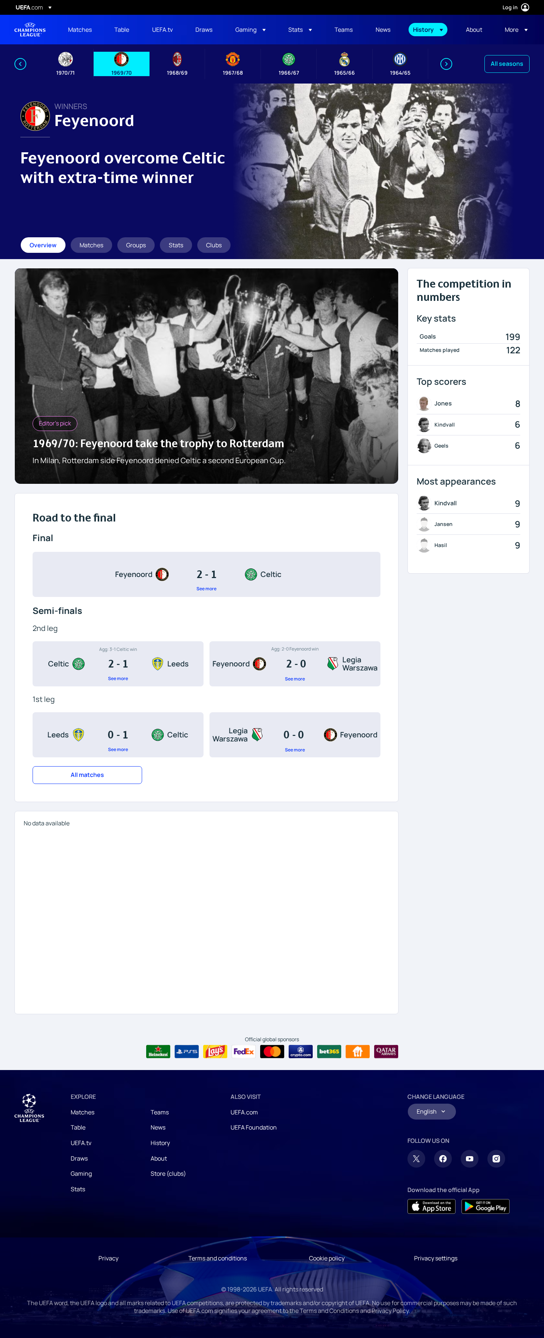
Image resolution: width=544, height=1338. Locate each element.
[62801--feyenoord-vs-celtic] (206, 574)
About (159, 1158)
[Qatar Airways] (386, 1051)
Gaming (81, 1173)
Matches (82, 1112)
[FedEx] (244, 1051)
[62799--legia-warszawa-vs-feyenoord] (294, 734)
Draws (79, 1158)
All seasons (507, 64)
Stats (78, 1189)
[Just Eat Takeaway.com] (358, 1051)
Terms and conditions (217, 1258)
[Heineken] (158, 1051)
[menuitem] (82, 30)
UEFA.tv (81, 1143)
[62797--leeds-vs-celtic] (118, 734)
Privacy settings (435, 1258)
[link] (80, 30)
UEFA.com (244, 1112)
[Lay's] (215, 1051)
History (160, 1143)
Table (78, 1127)
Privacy (108, 1258)
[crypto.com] (301, 1051)
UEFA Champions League (30, 30)
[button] (251, 30)
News (158, 1127)
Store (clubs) (168, 1173)
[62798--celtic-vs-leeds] (118, 663)
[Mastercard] (272, 1051)
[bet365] (329, 1051)
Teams (160, 1112)
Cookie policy (327, 1258)
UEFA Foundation (254, 1127)
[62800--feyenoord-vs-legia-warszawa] (294, 663)
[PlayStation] (187, 1051)
